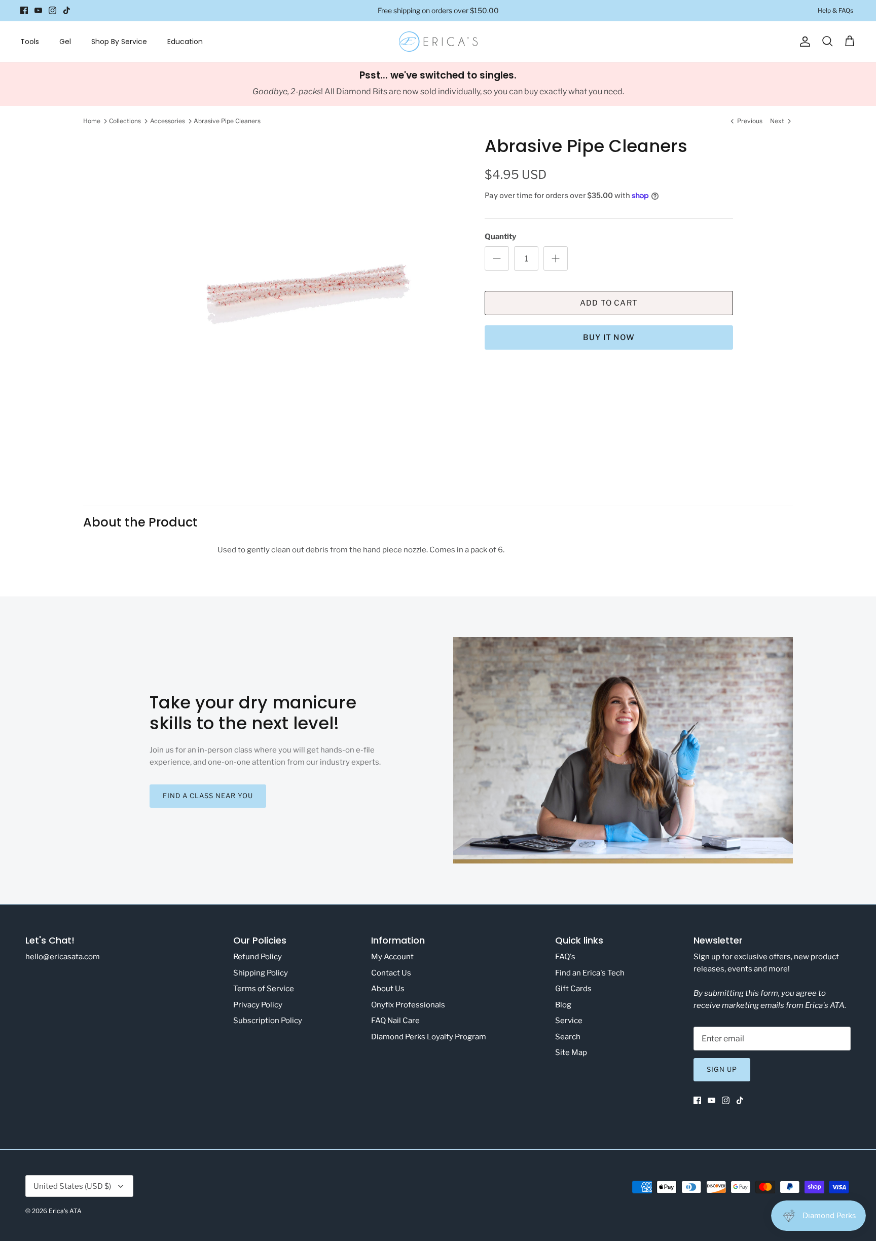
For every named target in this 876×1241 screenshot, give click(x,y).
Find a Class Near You (208, 796)
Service (568, 1020)
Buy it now (609, 337)
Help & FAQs (835, 10)
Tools (29, 41)
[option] (302, 295)
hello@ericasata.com (62, 956)
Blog (563, 1004)
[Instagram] (52, 10)
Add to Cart (609, 303)
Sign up (722, 1069)
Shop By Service (119, 41)
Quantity (500, 236)
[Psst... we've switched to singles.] (438, 84)
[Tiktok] (66, 10)
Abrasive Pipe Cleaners (227, 121)
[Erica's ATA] (438, 41)
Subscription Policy (267, 1020)
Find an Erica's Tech (590, 972)
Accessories (167, 121)
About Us (388, 988)
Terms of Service (263, 988)
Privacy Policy (257, 1004)
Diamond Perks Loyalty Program (428, 1036)
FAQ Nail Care (395, 1020)
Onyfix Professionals (408, 1004)
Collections (125, 121)
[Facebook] (24, 10)
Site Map (571, 1052)
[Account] (803, 41)
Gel (65, 41)
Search (567, 1036)
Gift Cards (573, 988)
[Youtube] (38, 10)
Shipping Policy (260, 972)
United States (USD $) (72, 1186)
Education (185, 41)
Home (91, 121)
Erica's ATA (65, 1211)
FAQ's (565, 956)
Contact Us (391, 972)
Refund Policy (257, 956)
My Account (392, 956)
